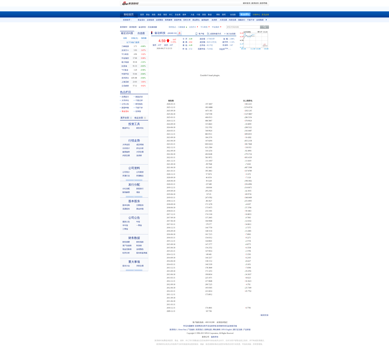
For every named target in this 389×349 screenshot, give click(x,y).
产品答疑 (247, 329)
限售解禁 (168, 20)
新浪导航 (263, 3)
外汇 (171, 15)
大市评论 (125, 100)
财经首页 (246, 3)
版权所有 (214, 337)
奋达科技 (142, 27)
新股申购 (177, 20)
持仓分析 (140, 148)
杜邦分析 (126, 253)
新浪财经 (123, 27)
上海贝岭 (125, 82)
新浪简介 (173, 329)
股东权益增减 (141, 253)
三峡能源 (181, 27)
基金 (148, 15)
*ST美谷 (125, 70)
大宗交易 (223, 20)
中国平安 (125, 74)
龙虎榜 (214, 20)
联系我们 (199, 329)
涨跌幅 (143, 38)
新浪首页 (255, 3)
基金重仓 (196, 20)
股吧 (224, 15)
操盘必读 (139, 97)
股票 (142, 15)
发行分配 (134, 184)
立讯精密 (125, 86)
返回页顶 (264, 315)
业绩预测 (259, 20)
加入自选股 (231, 34)
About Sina (182, 329)
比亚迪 (124, 66)
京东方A (192, 27)
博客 (218, 15)
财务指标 (140, 242)
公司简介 (126, 172)
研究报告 (139, 104)
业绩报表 (150, 20)
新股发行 (140, 189)
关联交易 (140, 266)
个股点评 (139, 100)
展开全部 (124, 118)
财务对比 (140, 128)
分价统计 (126, 148)
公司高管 (140, 172)
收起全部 (138, 118)
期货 (165, 15)
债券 (184, 15)
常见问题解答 (188, 326)
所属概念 (140, 176)
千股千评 (250, 20)
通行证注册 (237, 329)
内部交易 (232, 20)
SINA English (227, 329)
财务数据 (134, 238)
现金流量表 (127, 249)
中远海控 (215, 27)
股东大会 (126, 266)
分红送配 (126, 189)
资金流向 (141, 20)
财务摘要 (126, 242)
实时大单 (187, 20)
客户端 (201, 34)
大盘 (192, 15)
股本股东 (134, 201)
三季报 (125, 229)
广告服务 (191, 329)
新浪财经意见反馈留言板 (227, 326)
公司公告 (125, 104)
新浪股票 (133, 27)
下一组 (266, 19)
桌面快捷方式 (215, 34)
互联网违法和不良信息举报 (206, 326)
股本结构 (126, 205)
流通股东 (126, 209)
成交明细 (140, 145)
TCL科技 (204, 27)
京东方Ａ (125, 50)
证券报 (138, 111)
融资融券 (205, 20)
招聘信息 (208, 329)
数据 (210, 15)
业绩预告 (159, 20)
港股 (153, 15)
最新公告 (126, 222)
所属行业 (126, 176)
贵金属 (177, 15)
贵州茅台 (125, 78)
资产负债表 (127, 246)
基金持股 (140, 209)
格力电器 (125, 62)
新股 (204, 15)
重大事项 (134, 261)
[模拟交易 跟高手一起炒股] (179, 33)
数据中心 (126, 128)
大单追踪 (126, 145)
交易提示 (125, 97)
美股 (159, 15)
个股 (198, 15)
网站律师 (216, 329)
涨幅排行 (241, 20)
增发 (138, 192)
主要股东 (140, 205)
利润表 (139, 246)
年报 (138, 222)
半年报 (125, 225)
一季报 (139, 225)
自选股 (233, 15)
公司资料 (134, 168)
